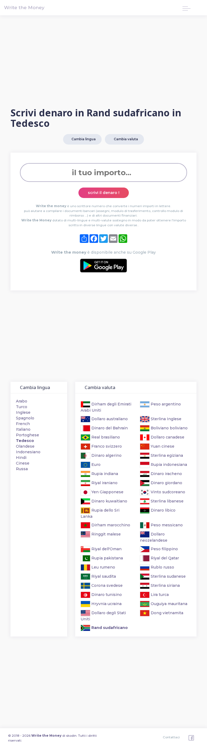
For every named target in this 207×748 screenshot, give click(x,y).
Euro (95, 464)
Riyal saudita (103, 576)
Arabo (21, 401)
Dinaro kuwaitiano (108, 501)
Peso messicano (166, 525)
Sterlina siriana (165, 585)
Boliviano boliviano (169, 428)
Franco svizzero (106, 446)
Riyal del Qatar (164, 558)
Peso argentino (165, 404)
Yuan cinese (162, 446)
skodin (71, 735)
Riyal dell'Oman (106, 548)
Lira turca (159, 594)
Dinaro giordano (166, 482)
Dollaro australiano (109, 418)
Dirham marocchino (110, 525)
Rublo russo (162, 567)
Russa (22, 468)
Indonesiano (28, 451)
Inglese (23, 412)
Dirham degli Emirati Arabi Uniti (106, 407)
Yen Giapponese (106, 492)
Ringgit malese (105, 534)
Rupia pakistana (106, 558)
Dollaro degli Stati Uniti (103, 615)
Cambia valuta (125, 139)
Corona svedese (106, 585)
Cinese (22, 463)
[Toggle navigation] (186, 7)
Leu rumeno (102, 567)
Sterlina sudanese (168, 576)
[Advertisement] (103, 62)
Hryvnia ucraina (106, 603)
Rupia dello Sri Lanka (100, 513)
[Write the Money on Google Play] (103, 265)
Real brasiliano (105, 437)
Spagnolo (25, 418)
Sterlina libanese (167, 501)
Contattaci (171, 737)
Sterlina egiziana (166, 455)
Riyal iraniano (104, 482)
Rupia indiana (104, 473)
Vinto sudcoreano (167, 492)
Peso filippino (164, 548)
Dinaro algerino (106, 455)
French (23, 423)
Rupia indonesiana (168, 464)
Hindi (21, 457)
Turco (21, 406)
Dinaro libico (162, 510)
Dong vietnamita (166, 612)
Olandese (25, 446)
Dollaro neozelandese (153, 537)
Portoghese (27, 435)
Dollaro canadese (167, 437)
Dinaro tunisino (106, 594)
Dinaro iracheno (166, 473)
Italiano (23, 429)
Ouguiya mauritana (168, 603)
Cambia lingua (83, 139)
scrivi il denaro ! (103, 192)
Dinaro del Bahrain (109, 428)
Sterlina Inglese (165, 418)
